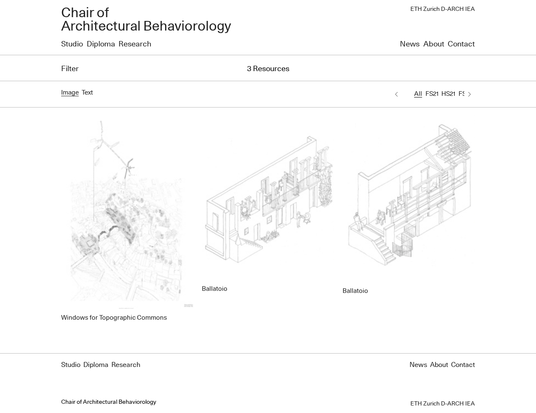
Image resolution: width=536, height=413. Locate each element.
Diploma (101, 44)
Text (87, 93)
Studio (72, 44)
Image (70, 93)
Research (135, 44)
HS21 (448, 94)
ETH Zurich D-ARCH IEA (442, 9)
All (418, 94)
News (410, 44)
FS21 (431, 94)
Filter (70, 69)
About (433, 44)
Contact (461, 44)
